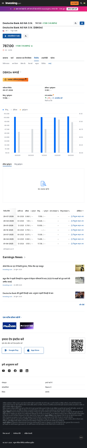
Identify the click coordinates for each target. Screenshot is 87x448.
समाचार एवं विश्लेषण (23, 58)
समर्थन (47, 392)
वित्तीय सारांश (6, 63)
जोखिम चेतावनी (28, 433)
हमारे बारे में (48, 383)
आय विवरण (15, 63)
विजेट (3, 392)
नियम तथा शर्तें (6, 433)
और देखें (81, 305)
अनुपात (37, 63)
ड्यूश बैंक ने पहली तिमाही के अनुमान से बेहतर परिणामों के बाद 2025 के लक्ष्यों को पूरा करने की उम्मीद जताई (36, 280)
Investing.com (7, 269)
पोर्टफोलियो (5, 387)
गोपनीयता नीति (17, 433)
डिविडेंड (43, 63)
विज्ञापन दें (48, 387)
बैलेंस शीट (23, 63)
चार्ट (12, 58)
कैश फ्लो (30, 63)
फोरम (52, 58)
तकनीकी (44, 58)
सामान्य (5, 58)
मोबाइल (4, 383)
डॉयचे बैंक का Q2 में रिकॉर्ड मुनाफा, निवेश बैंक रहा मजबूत (23, 266)
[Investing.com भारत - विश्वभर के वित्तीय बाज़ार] (13, 3)
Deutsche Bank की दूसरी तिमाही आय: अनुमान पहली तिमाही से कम (28, 293)
